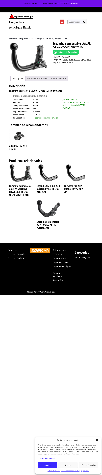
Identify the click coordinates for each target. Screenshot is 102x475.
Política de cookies (54, 471)
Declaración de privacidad (70, 471)
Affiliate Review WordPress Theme (41, 292)
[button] (97, 440)
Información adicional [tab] (37, 78)
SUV (17, 38)
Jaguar (83, 59)
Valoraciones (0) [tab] (58, 78)
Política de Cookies (16, 258)
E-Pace (77, 59)
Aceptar (47, 465)
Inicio (11, 38)
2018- (65, 59)
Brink (71, 59)
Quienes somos (59, 250)
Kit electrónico (67, 62)
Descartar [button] (74, 3)
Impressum (85, 471)
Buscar (85, 21)
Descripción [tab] (18, 78)
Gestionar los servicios (47, 458)
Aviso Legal (12, 250)
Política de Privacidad (17, 254)
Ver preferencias (89, 465)
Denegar (68, 465)
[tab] (62, 22)
